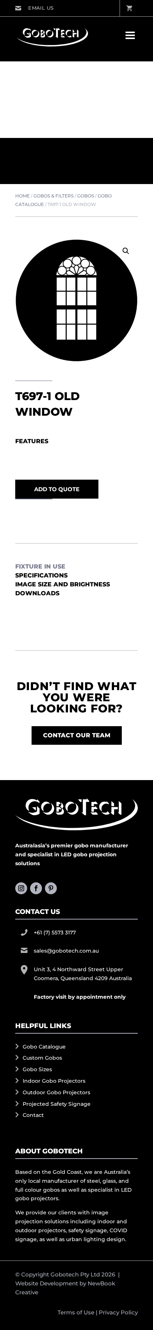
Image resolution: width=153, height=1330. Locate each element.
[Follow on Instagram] (21, 888)
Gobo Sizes (37, 1069)
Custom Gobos (42, 1057)
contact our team (76, 735)
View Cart (129, 8)
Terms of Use (76, 1312)
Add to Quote (56, 489)
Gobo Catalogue (44, 1046)
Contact (33, 1115)
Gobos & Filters (53, 196)
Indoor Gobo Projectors (54, 1081)
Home (22, 196)
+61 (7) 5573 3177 (55, 932)
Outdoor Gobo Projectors (56, 1092)
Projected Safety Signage (57, 1104)
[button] (126, 251)
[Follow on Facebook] (36, 888)
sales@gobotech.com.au (34, 8)
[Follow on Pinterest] (51, 888)
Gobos (85, 196)
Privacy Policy (118, 1312)
